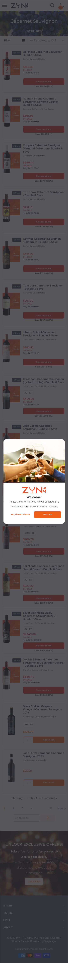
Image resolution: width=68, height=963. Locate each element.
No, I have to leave (20, 514)
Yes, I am (47, 514)
